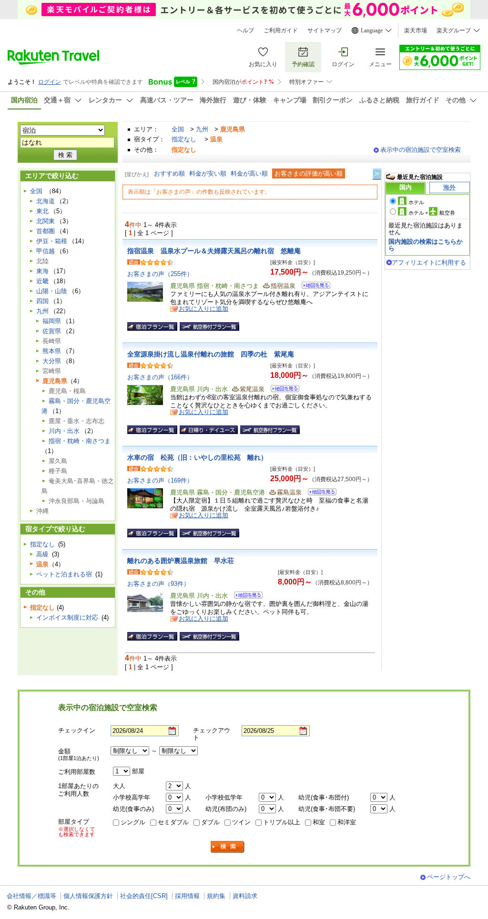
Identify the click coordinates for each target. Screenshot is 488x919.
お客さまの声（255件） (160, 273)
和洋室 (346, 822)
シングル (133, 822)
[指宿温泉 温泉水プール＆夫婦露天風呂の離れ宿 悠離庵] (312, 286)
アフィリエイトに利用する (429, 262)
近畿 (42, 281)
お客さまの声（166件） (160, 377)
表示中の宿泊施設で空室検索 (420, 149)
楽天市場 (415, 30)
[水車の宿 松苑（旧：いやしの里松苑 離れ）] (319, 493)
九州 (202, 129)
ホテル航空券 (431, 213)
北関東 (45, 221)
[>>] (377, 174)
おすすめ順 (169, 173)
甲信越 (45, 251)
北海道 (45, 201)
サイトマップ (324, 30)
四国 (42, 301)
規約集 (216, 895)
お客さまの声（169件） (160, 480)
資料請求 (245, 895)
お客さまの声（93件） (158, 583)
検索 (228, 847)
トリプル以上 (281, 822)
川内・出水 (64, 431)
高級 (42, 554)
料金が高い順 (249, 173)
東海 (42, 271)
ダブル (210, 822)
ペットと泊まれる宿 (64, 574)
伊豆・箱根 (51, 241)
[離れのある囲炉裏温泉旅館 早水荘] (245, 596)
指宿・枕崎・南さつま (80, 441)
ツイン (241, 822)
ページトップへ (448, 876)
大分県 (51, 361)
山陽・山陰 (51, 291)
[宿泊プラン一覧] (152, 326)
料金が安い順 (207, 173)
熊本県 (51, 351)
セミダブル (173, 822)
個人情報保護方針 (88, 895)
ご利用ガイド (281, 30)
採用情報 (187, 895)
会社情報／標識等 (31, 895)
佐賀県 (51, 331)
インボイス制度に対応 (67, 617)
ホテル (416, 202)
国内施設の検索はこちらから (425, 245)
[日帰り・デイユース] (209, 429)
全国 (178, 129)
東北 (42, 211)
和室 (319, 822)
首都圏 (45, 231)
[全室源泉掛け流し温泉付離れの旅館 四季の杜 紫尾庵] (281, 390)
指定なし (184, 139)
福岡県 (51, 321)
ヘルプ (245, 30)
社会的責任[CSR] (144, 895)
